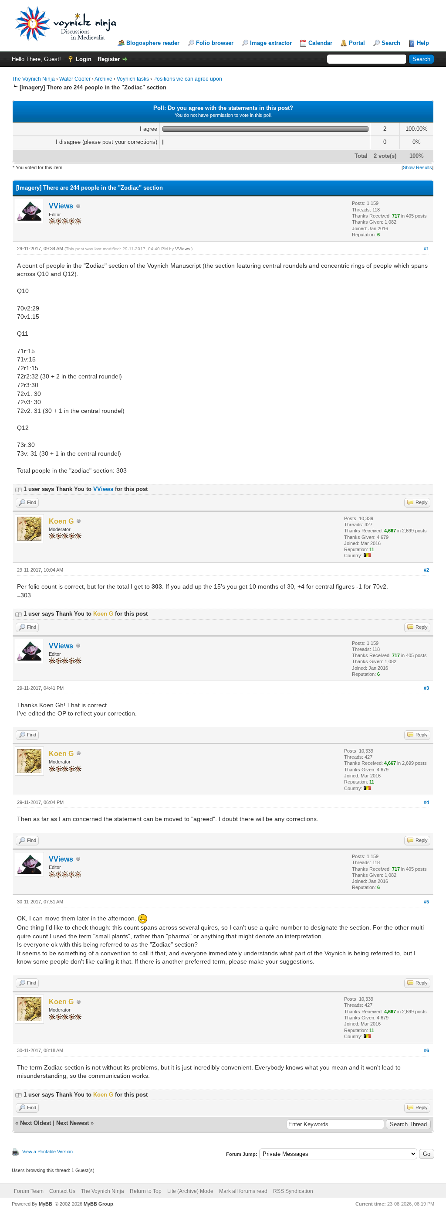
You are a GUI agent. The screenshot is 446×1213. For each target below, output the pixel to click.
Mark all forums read (243, 1191)
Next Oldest (35, 1123)
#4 (426, 802)
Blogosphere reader (152, 43)
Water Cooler (75, 79)
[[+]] (18, 489)
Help (423, 43)
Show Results (417, 167)
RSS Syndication (293, 1191)
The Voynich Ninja (33, 79)
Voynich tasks (133, 79)
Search (391, 43)
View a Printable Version (47, 1151)
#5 (426, 901)
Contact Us (62, 1191)
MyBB (45, 1203)
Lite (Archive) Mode (190, 1191)
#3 (426, 688)
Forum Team (29, 1191)
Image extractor (271, 43)
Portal (357, 43)
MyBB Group (98, 1203)
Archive (103, 79)
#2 (426, 569)
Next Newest (72, 1123)
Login (83, 59)
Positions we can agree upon (187, 79)
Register (109, 59)
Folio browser (214, 43)
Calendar (320, 43)
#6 (426, 1050)
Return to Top (146, 1191)
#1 (426, 248)
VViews (61, 206)
